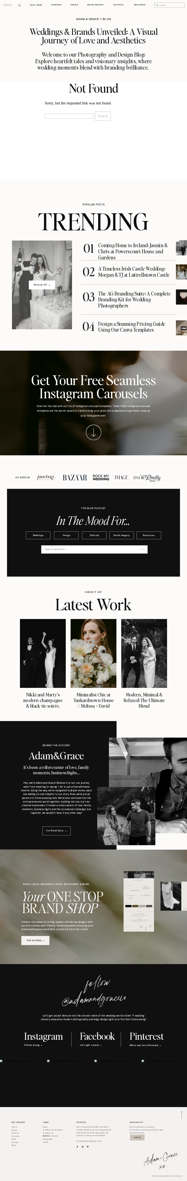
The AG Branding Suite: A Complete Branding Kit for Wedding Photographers (134, 299)
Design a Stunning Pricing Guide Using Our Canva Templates (131, 326)
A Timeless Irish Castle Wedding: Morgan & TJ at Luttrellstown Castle (133, 271)
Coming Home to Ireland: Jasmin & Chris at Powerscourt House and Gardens (133, 251)
